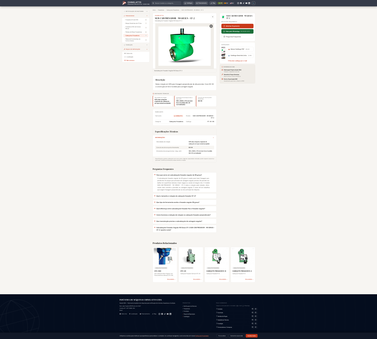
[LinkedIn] (249, 3)
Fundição (129, 45)
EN (232, 3)
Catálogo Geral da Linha (239, 55)
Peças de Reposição (133, 49)
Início (154, 10)
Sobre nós (124, 314)
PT (221, 3)
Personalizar (222, 336)
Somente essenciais (236, 336)
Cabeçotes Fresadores (172, 10)
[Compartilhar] (212, 16)
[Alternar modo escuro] (253, 3)
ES (227, 3)
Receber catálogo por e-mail (238, 61)
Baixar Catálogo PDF (238, 49)
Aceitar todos (251, 336)
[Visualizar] (223, 49)
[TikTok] (244, 3)
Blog (155, 314)
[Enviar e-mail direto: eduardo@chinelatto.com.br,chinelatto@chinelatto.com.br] (253, 323)
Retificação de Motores (135, 11)
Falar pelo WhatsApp (238, 31)
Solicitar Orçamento (233, 26)
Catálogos (186, 316)
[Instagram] (238, 3)
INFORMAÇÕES (160, 137)
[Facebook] (241, 3)
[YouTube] (246, 3)
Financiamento (146, 314)
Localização (134, 314)
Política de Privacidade (201, 336)
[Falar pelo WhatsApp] (256, 309)
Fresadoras (130, 15)
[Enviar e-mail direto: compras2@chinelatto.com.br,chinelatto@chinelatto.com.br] (253, 327)
